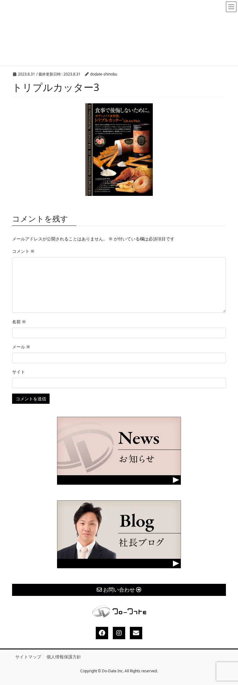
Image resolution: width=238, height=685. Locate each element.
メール (21, 347)
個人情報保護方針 (63, 657)
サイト (18, 372)
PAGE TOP (228, 659)
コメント (23, 251)
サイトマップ (28, 657)
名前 (19, 322)
